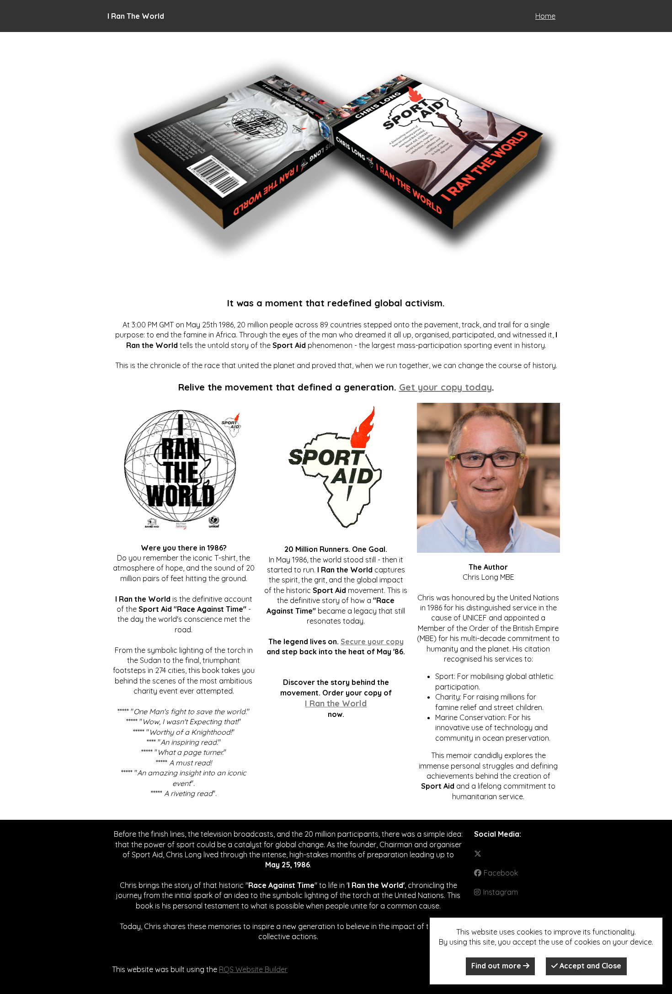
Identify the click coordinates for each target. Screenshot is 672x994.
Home (545, 16)
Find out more (497, 965)
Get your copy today (445, 387)
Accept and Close (589, 965)
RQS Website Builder (253, 969)
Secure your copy (372, 641)
